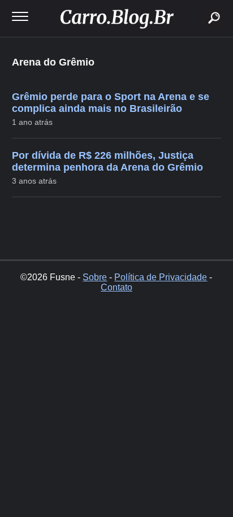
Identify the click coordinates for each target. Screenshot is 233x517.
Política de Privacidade (160, 277)
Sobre (95, 277)
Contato (116, 287)
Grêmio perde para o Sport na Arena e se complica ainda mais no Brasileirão (110, 102)
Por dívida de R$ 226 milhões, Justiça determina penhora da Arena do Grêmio (107, 161)
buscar (197, 4)
